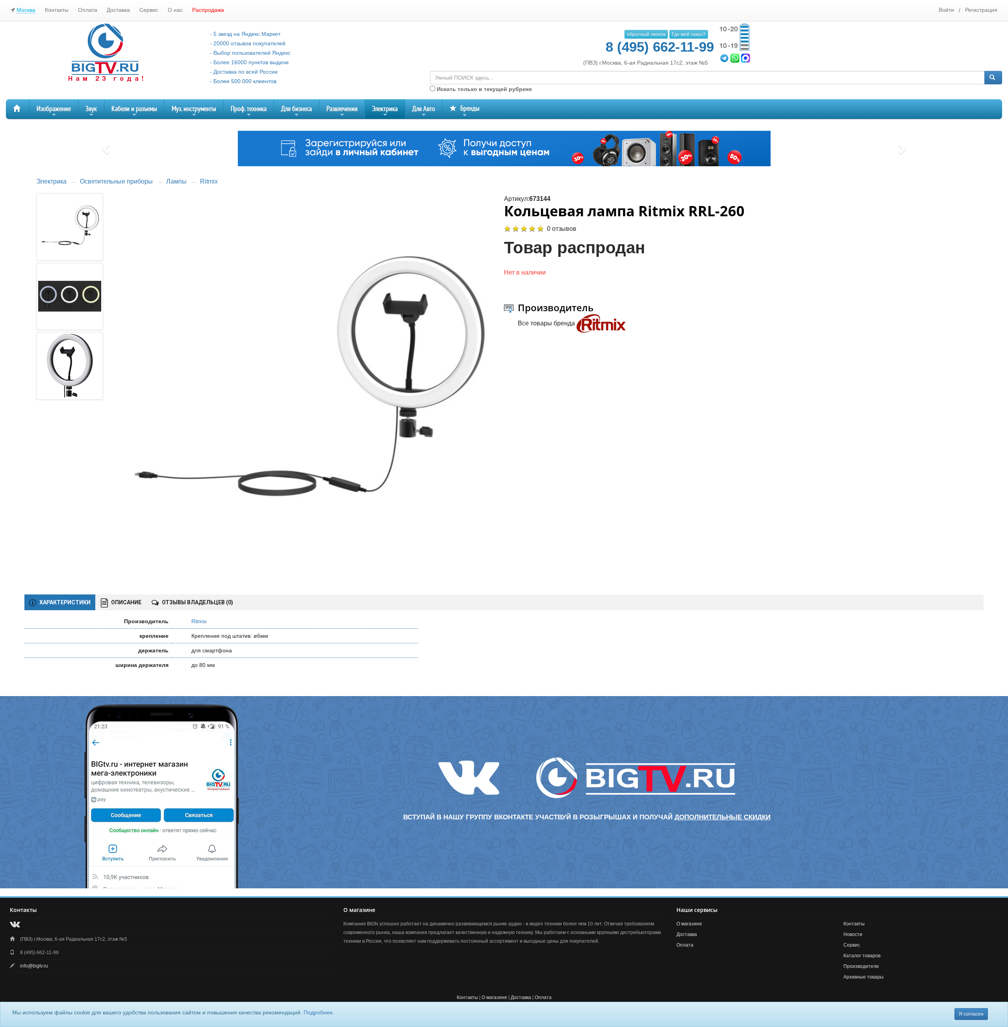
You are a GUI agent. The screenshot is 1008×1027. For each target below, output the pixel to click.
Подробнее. (319, 1012)
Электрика (385, 112)
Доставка (118, 10)
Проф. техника (249, 112)
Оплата (87, 10)
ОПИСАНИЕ (125, 602)
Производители (861, 966)
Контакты (57, 10)
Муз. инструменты (194, 112)
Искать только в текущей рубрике (483, 89)
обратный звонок (646, 34)
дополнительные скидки (722, 817)
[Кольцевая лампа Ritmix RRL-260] (306, 384)
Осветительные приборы (116, 181)
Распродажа (208, 10)
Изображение (54, 112)
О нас (175, 10)
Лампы (176, 181)
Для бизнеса (296, 112)
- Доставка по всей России (244, 72)
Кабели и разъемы (134, 112)
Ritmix (209, 181)
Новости (852, 934)
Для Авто (423, 112)
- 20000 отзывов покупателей (247, 43)
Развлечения (342, 112)
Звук (91, 112)
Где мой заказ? (689, 34)
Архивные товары (863, 977)
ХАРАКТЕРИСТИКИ (64, 602)
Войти (946, 10)
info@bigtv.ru (34, 966)
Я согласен (971, 1014)
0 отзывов (561, 228)
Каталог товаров (861, 955)
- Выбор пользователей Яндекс (250, 53)
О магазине (689, 924)
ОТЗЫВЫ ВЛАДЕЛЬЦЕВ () (197, 602)
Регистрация (981, 10)
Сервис (148, 10)
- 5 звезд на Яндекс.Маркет (245, 34)
